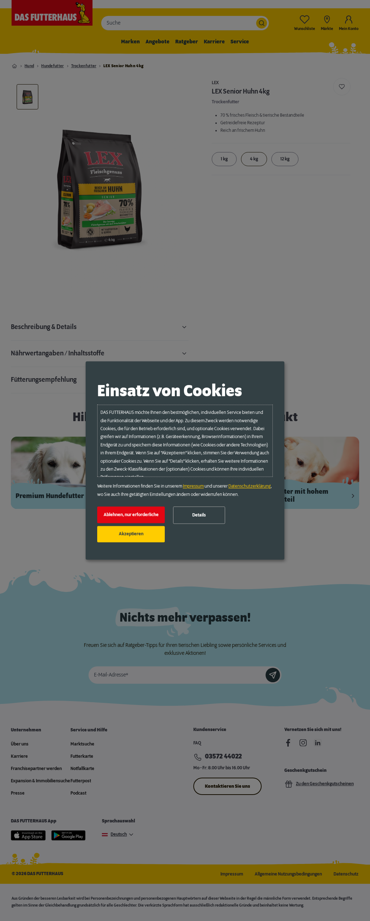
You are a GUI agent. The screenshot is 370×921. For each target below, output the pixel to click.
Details (199, 515)
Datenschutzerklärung (249, 486)
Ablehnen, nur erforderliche (131, 514)
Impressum (193, 486)
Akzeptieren (131, 534)
